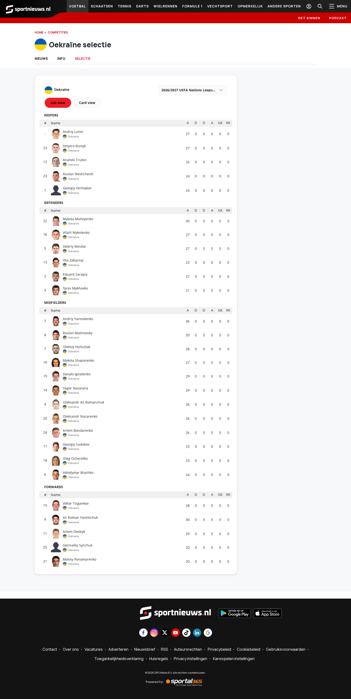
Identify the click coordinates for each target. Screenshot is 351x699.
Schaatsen (102, 6)
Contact (50, 649)
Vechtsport (220, 6)
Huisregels (158, 658)
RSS (164, 649)
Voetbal (77, 6)
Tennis (124, 6)
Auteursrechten (188, 649)
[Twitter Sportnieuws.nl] (165, 633)
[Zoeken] (319, 6)
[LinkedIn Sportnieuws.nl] (197, 633)
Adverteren (118, 649)
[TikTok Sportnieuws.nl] (186, 633)
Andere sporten (284, 6)
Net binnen (309, 18)
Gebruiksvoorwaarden (285, 649)
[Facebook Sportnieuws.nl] (143, 633)
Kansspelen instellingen (234, 658)
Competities (58, 32)
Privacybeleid (219, 649)
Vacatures (94, 649)
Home (39, 32)
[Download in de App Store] (267, 613)
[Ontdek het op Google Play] (234, 613)
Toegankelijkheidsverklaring (119, 658)
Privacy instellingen (190, 658)
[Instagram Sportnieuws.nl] (154, 633)
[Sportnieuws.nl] (28, 9)
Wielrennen (165, 6)
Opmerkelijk (250, 6)
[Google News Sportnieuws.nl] (208, 633)
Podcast (338, 18)
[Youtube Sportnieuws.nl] (175, 633)
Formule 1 (192, 6)
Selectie (82, 58)
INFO (61, 58)
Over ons (71, 649)
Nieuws (41, 58)
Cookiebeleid (248, 649)
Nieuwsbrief (144, 649)
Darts (142, 6)
